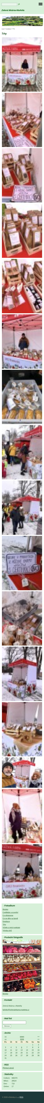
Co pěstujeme (8, 915)
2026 (22, 1039)
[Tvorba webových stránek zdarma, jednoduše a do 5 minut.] (18, 1097)
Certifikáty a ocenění (10, 912)
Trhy (4, 924)
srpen (22, 1037)
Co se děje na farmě (10, 918)
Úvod (3, 28)
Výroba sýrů (7, 930)
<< (6, 1037)
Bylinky (5, 909)
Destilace (6, 921)
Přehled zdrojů (8, 1068)
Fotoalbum (8, 28)
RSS (21, 1097)
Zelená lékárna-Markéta (12, 10)
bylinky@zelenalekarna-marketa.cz (16, 1010)
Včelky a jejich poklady (11, 927)
